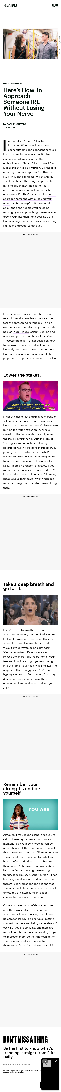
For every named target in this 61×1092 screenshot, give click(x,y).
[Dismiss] (55, 1061)
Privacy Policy (18, 1072)
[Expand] (45, 1061)
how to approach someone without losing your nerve (29, 199)
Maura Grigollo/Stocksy (60, 45)
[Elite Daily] (10, 5)
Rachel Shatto (16, 124)
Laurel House (21, 331)
